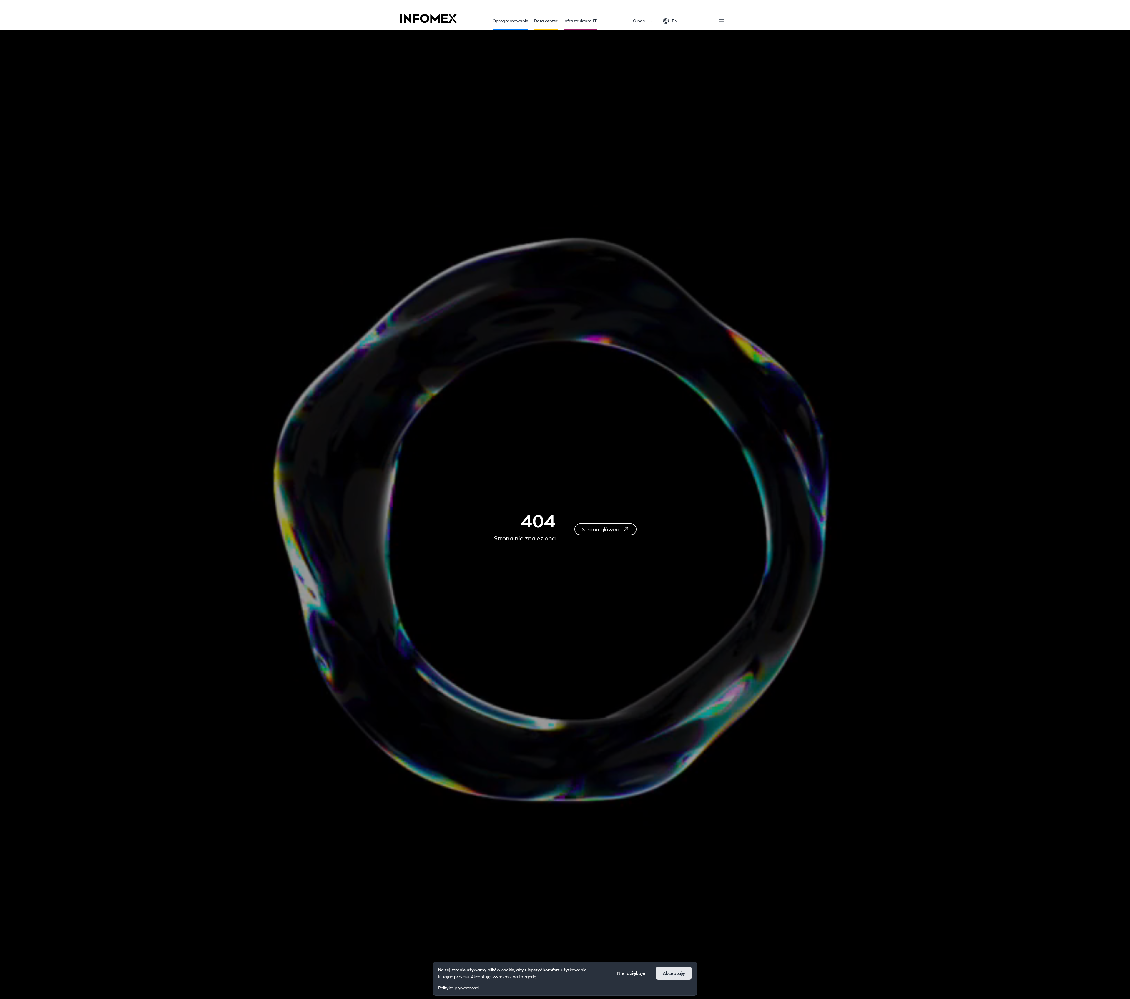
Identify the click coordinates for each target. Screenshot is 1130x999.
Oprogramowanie (510, 20)
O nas (639, 20)
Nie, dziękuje (631, 973)
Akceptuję (674, 973)
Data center (546, 20)
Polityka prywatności (458, 987)
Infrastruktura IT (580, 20)
